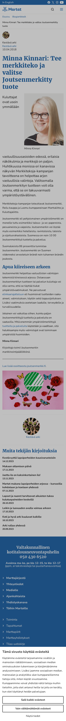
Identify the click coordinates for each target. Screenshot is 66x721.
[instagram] (57, 2)
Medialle (12, 590)
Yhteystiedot (14, 584)
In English (8, 2)
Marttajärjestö (15, 578)
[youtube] (62, 2)
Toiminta (11, 620)
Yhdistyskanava (16, 602)
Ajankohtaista (15, 596)
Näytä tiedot (33, 716)
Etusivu (6, 16)
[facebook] (49, 2)
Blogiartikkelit (19, 16)
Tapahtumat (14, 626)
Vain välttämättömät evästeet (33, 708)
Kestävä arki (9, 46)
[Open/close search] (52, 9)
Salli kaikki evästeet (33, 700)
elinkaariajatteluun (13, 294)
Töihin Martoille (17, 608)
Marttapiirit (13, 632)
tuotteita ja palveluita (14, 326)
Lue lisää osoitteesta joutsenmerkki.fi (24, 366)
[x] (53, 2)
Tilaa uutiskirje (15, 644)
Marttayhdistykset (17, 638)
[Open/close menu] (61, 9)
